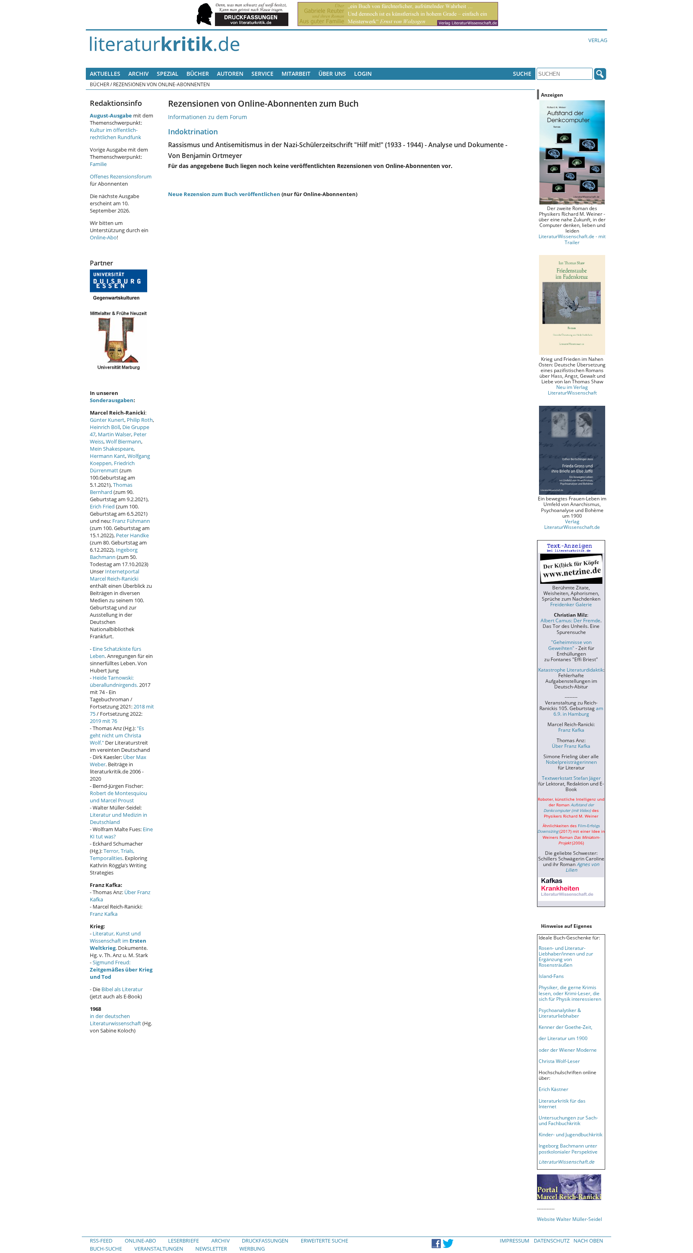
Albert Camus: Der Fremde (570, 620)
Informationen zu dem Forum (207, 117)
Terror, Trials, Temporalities (112, 854)
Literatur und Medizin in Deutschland (118, 818)
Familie (98, 164)
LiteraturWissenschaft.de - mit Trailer (572, 239)
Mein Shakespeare (112, 448)
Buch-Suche (106, 1248)
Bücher (197, 73)
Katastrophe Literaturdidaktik (570, 669)
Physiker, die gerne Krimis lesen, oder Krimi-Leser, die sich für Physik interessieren (570, 993)
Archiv (138, 73)
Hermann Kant (107, 456)
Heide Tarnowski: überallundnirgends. (114, 681)
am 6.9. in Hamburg (578, 711)
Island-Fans (551, 976)
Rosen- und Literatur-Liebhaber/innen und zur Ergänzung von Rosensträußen (566, 956)
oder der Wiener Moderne (568, 1050)
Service (262, 73)
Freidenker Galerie (571, 604)
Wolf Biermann (123, 441)
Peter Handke (132, 535)
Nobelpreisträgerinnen (571, 762)
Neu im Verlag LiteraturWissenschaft (572, 390)
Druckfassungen (265, 1240)
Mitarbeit (296, 73)
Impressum (514, 1240)
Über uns (332, 73)
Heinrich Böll (105, 427)
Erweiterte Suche (324, 1240)
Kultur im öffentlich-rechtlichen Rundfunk (115, 133)
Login (363, 73)
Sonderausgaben (112, 400)
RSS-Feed (101, 1240)
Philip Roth (140, 419)
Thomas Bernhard (111, 488)
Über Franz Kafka (571, 746)
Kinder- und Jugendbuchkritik (570, 1134)
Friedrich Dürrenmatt (112, 467)
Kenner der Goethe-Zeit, (565, 1027)
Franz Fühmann (131, 520)
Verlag (597, 40)
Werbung (252, 1248)
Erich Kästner (553, 1089)
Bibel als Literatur (122, 989)
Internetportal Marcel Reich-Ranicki (114, 575)
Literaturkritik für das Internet (562, 1103)
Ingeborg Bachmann (114, 553)
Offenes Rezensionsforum (121, 176)
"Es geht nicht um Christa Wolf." (117, 735)
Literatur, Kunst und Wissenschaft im (118, 940)
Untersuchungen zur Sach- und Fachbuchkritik (568, 1120)
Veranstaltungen (158, 1248)
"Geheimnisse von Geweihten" (570, 645)
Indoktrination (193, 131)
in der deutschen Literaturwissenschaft (115, 1019)
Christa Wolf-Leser (559, 1061)
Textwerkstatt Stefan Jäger (571, 778)
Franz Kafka (104, 913)
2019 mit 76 (103, 721)
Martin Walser (114, 434)
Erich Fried (102, 506)
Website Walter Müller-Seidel (569, 1219)
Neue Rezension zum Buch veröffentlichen (224, 194)
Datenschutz (551, 1240)
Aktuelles (105, 73)
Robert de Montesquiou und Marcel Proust (118, 796)
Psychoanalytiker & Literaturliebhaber (560, 1013)
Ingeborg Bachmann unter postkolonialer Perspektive (568, 1148)
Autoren (230, 73)
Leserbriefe (183, 1240)
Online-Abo (103, 237)
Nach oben (588, 1240)
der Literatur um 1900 (563, 1038)
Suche (522, 73)
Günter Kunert (107, 419)
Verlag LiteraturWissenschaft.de (572, 524)
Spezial (167, 73)
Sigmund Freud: (121, 969)
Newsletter (211, 1248)
